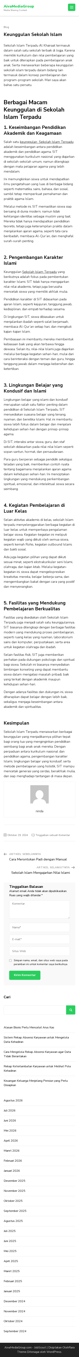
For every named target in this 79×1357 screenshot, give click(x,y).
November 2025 (14, 1191)
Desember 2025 (14, 1181)
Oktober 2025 (13, 1201)
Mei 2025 (10, 1251)
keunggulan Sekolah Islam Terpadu (46, 142)
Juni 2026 (10, 1121)
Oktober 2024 (13, 1321)
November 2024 (14, 1311)
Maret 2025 (12, 1271)
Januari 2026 (12, 1171)
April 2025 (11, 1261)
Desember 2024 (14, 1301)
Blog (6, 27)
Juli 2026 (10, 1111)
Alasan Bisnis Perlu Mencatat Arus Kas (29, 1027)
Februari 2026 (13, 1161)
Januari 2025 (12, 1291)
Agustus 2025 (13, 1221)
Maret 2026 (12, 1151)
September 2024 (15, 1331)
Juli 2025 (10, 1231)
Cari (7, 997)
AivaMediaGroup (19, 6)
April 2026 (11, 1141)
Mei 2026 (10, 1131)
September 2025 (15, 1211)
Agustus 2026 (13, 1100)
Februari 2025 (13, 1281)
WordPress (53, 1352)
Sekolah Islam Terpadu (39, 272)
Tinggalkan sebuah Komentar (52, 835)
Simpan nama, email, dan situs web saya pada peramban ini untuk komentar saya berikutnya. (41, 962)
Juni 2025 (10, 1241)
